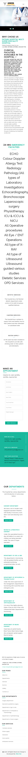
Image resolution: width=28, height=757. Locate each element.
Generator (5, 734)
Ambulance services (7, 741)
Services (4, 681)
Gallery (4, 688)
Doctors (4, 685)
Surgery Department (11, 506)
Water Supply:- (14, 335)
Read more (8, 520)
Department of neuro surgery (10, 719)
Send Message (11, 423)
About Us (4, 675)
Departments (6, 678)
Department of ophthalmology (10, 716)
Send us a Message (10, 447)
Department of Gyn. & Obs (13, 555)
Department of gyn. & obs (9, 707)
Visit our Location (11, 456)
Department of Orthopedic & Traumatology (14, 578)
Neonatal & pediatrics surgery (10, 704)
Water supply (6, 731)
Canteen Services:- (14, 315)
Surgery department (7, 700)
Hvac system (5, 738)
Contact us (5, 691)
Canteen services (7, 728)
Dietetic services (14, 295)
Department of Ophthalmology (9, 602)
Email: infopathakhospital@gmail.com (13, 667)
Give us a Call (9, 437)
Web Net (18, 754)
